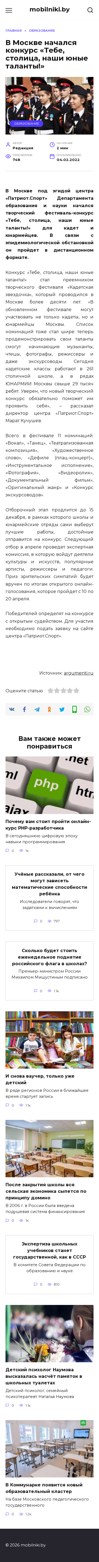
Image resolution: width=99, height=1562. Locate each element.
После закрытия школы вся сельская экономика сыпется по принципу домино (46, 1191)
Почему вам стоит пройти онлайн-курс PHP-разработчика (48, 825)
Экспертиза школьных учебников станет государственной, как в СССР (49, 1250)
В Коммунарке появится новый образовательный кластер (44, 1488)
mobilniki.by (49, 9)
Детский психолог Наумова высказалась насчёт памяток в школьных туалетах (44, 1376)
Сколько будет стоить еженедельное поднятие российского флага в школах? (49, 957)
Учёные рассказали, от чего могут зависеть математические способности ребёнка (49, 884)
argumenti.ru (79, 673)
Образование (26, 124)
